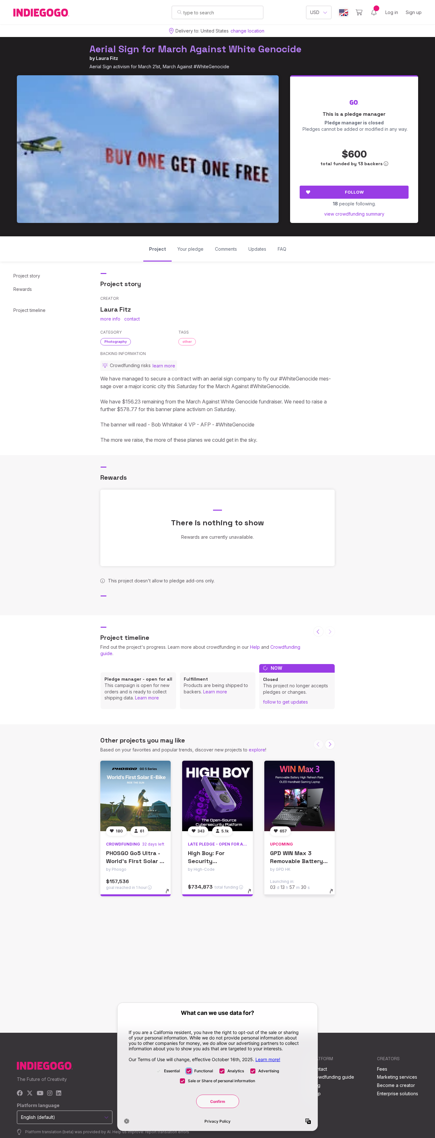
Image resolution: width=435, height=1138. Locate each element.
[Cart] (359, 12)
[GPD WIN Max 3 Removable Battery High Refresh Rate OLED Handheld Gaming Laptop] (299, 796)
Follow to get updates (285, 702)
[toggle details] (170, 894)
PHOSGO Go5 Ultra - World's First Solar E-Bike (135, 861)
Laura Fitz (107, 58)
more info (110, 318)
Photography (115, 341)
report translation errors (167, 1131)
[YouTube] (40, 1093)
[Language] (343, 12)
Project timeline (29, 310)
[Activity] (374, 12)
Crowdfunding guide (332, 1077)
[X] (30, 1093)
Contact (319, 1069)
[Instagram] (49, 1093)
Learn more (147, 697)
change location (247, 30)
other (187, 341)
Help (255, 647)
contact (132, 318)
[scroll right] (330, 744)
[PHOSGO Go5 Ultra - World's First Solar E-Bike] (135, 796)
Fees (382, 1069)
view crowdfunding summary (354, 214)
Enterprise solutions (397, 1093)
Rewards (22, 289)
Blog (315, 1085)
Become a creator (396, 1085)
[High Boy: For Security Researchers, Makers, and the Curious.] (217, 796)
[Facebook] (20, 1093)
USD (314, 12)
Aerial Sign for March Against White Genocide (195, 49)
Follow (354, 192)
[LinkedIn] (58, 1093)
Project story (26, 275)
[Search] (179, 12)
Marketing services (397, 1077)
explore (257, 749)
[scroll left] (318, 631)
